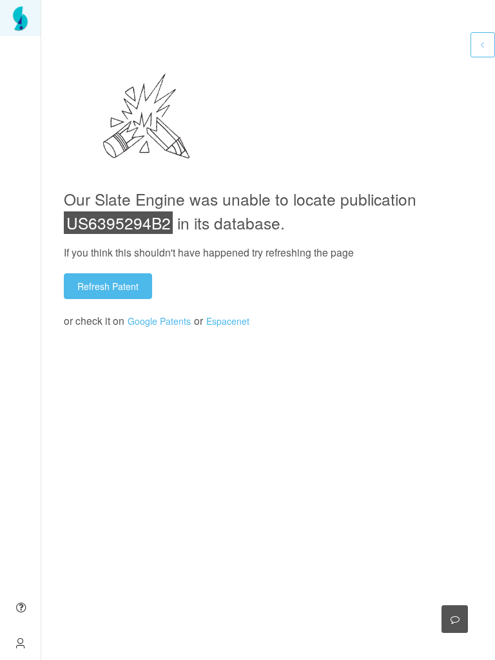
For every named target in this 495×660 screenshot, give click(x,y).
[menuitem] (20, 18)
